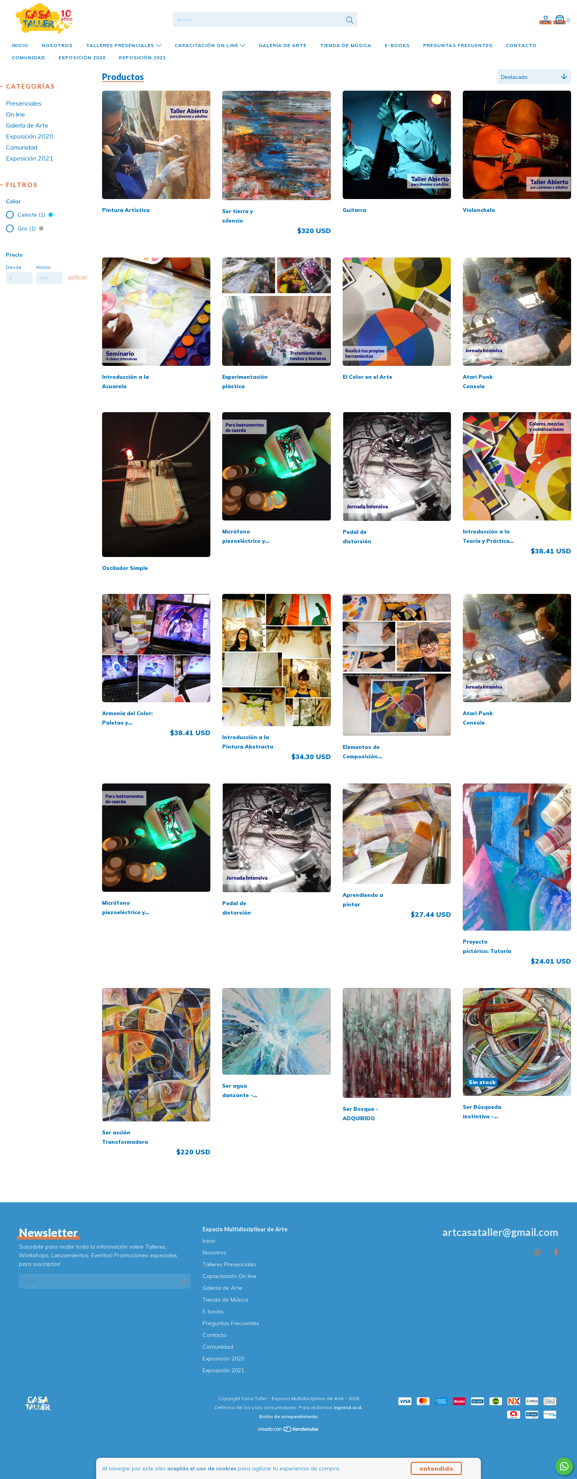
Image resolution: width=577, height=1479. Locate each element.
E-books (397, 45)
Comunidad (28, 57)
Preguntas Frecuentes (458, 45)
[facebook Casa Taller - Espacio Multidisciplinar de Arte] (556, 1252)
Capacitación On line (207, 45)
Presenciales (24, 103)
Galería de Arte (283, 45)
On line (15, 114)
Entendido (436, 1468)
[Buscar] (349, 20)
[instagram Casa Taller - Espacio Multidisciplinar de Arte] (537, 1252)
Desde (14, 267)
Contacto (521, 45)
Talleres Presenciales (121, 45)
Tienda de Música (345, 45)
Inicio (20, 45)
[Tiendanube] (288, 1431)
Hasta (43, 267)
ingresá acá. (348, 1407)
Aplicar (78, 277)
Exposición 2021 (142, 57)
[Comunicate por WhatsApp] (564, 1466)
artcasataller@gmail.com (500, 1232)
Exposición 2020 (82, 57)
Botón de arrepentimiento (288, 1416)
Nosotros (57, 45)
